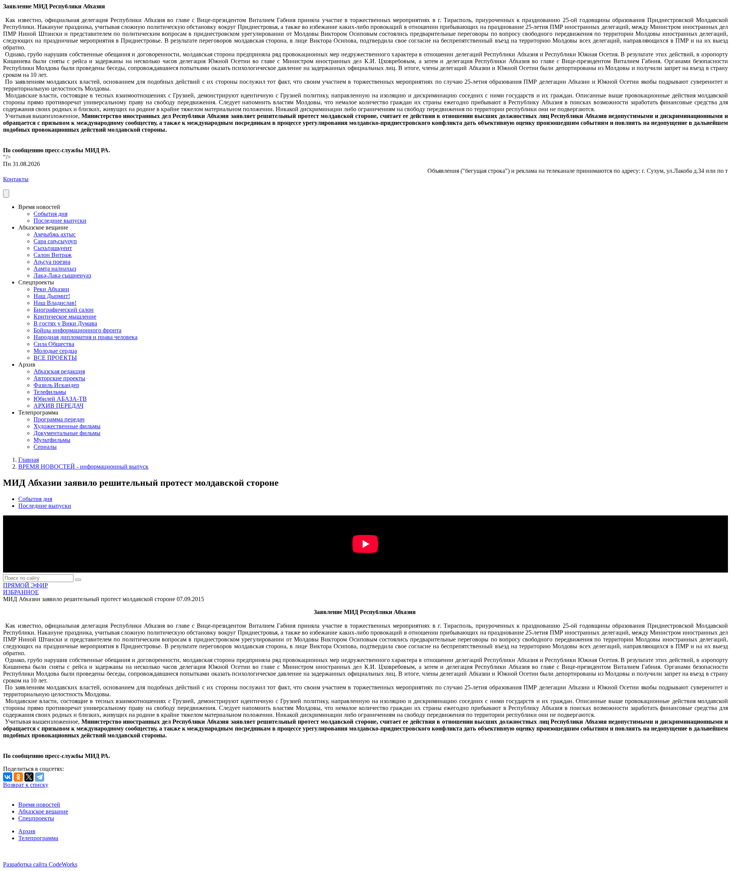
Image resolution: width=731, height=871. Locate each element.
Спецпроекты (36, 818)
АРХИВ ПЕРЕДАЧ (58, 405)
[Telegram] (39, 777)
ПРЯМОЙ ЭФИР (25, 585)
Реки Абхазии (51, 289)
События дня (50, 214)
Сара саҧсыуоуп (55, 241)
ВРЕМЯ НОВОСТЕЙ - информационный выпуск (83, 466)
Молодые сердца (55, 351)
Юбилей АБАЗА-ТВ (60, 399)
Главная (28, 459)
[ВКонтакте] (7, 777)
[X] (29, 777)
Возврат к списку (25, 785)
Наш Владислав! (55, 303)
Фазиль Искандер (56, 385)
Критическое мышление (65, 316)
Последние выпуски (60, 220)
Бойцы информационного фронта (77, 330)
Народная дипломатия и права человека (85, 337)
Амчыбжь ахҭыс (55, 234)
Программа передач (59, 419)
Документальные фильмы (67, 433)
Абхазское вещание (43, 811)
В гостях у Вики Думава (65, 323)
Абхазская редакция (59, 371)
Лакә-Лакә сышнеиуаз (62, 275)
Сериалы (45, 446)
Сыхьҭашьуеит (53, 248)
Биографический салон (64, 309)
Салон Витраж (53, 255)
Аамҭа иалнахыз (55, 268)
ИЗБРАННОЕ (21, 592)
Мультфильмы (52, 440)
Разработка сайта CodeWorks (40, 864)
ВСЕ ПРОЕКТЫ (55, 357)
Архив (26, 831)
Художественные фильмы (67, 426)
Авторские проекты (59, 378)
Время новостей (39, 804)
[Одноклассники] (18, 777)
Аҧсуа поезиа (52, 261)
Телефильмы (50, 392)
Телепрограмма (38, 838)
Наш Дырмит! (52, 296)
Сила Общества (54, 344)
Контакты (16, 179)
